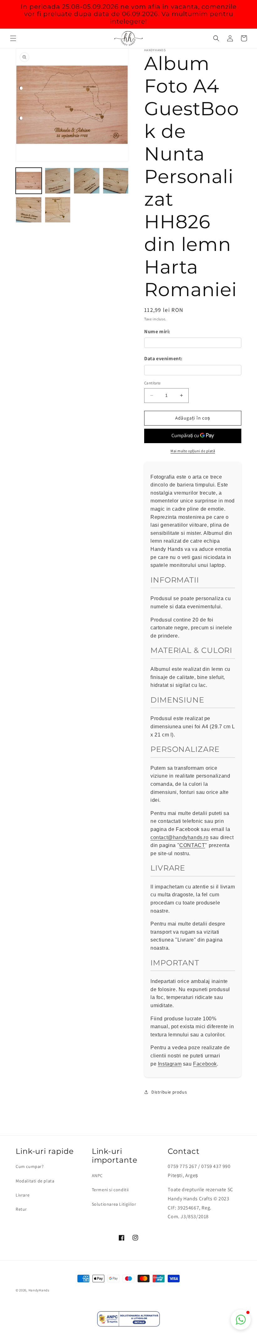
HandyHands (39, 1290)
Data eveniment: (163, 358)
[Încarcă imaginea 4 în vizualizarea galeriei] (116, 181)
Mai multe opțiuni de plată (192, 450)
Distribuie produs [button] (169, 1092)
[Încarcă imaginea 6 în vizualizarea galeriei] (58, 210)
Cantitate (152, 383)
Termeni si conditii (110, 1189)
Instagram (169, 1064)
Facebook (205, 1064)
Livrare (22, 1195)
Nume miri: (157, 331)
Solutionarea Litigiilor (114, 1204)
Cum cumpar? (30, 1166)
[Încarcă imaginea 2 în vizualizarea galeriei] (58, 181)
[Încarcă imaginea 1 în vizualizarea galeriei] (29, 181)
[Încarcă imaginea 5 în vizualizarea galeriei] (29, 210)
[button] (13, 38)
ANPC (97, 1175)
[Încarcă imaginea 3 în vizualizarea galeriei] (87, 181)
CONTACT (192, 845)
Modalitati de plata (35, 1181)
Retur (21, 1209)
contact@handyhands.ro (179, 837)
